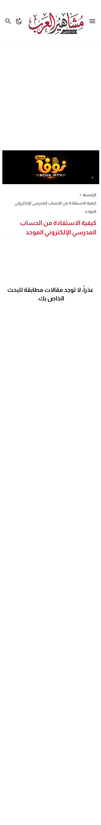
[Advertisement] (50, 97)
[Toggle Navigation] (94, 21)
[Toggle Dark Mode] (19, 21)
